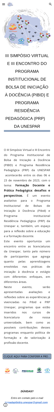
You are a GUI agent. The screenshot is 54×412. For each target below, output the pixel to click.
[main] (27, 91)
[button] (3, 4)
